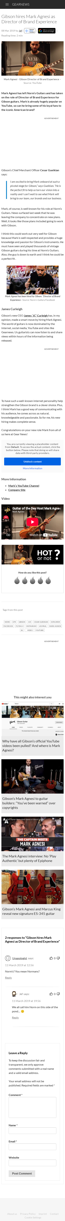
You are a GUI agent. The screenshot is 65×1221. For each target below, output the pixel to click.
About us (12, 1213)
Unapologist (19, 958)
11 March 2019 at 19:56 (26, 1000)
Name (13, 1125)
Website (14, 1157)
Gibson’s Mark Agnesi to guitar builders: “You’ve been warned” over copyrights (29, 803)
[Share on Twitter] (56, 610)
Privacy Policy (28, 1213)
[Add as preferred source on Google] (46, 30)
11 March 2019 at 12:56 (19, 965)
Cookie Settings (33, 1217)
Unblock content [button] (33, 461)
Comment (15, 1094)
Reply (8, 977)
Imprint (43, 1213)
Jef (20, 30)
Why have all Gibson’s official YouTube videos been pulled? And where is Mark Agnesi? (31, 745)
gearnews (20, 4)
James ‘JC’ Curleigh (36, 315)
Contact (54, 1213)
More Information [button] (32, 468)
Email (13, 1141)
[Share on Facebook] (43, 610)
